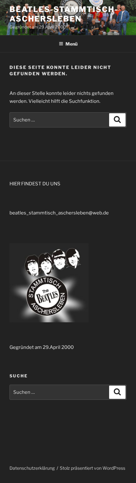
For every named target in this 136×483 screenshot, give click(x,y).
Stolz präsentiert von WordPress (92, 468)
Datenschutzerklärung (32, 468)
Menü (71, 43)
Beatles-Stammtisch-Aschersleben (63, 14)
